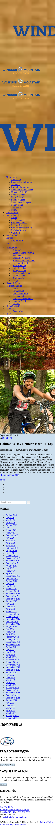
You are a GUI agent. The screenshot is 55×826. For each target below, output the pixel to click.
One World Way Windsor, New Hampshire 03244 (14, 808)
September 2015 (13, 599)
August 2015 (11, 601)
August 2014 (11, 626)
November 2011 (13, 692)
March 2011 (11, 713)
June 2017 (10, 571)
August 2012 (11, 672)
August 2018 (11, 550)
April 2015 (10, 609)
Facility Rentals (22, 824)
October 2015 (12, 596)
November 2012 (13, 667)
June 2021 (10, 533)
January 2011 (11, 718)
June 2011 (10, 705)
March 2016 (11, 588)
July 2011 (10, 703)
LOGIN (3, 784)
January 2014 (12, 639)
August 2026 (11, 515)
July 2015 (10, 604)
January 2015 (12, 616)
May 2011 (10, 708)
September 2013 (13, 644)
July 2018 (10, 553)
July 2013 (10, 649)
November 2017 (13, 560)
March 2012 (11, 685)
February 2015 (12, 614)
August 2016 (11, 581)
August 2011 (11, 700)
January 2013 (12, 662)
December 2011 (13, 690)
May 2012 (10, 680)
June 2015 (10, 606)
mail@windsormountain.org (15, 817)
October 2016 (12, 578)
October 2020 (12, 535)
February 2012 (12, 687)
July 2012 (10, 675)
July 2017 (10, 568)
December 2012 (13, 665)
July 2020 (10, 538)
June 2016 (10, 586)
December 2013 (13, 642)
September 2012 (13, 670)
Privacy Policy (46, 822)
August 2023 (11, 525)
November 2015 (13, 593)
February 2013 (12, 659)
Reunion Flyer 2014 (10, 475)
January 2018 (12, 555)
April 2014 (10, 634)
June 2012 (10, 677)
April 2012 (10, 682)
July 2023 (10, 527)
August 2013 (11, 647)
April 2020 (10, 543)
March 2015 (11, 611)
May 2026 (10, 520)
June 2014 (10, 632)
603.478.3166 (8, 812)
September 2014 (13, 624)
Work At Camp (7, 824)
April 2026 (10, 522)
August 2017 (11, 566)
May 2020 (10, 540)
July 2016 (10, 583)
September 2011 (13, 698)
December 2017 (13, 558)
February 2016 (12, 591)
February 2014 (12, 637)
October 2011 (12, 695)
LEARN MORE (7, 765)
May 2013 (10, 654)
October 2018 (12, 548)
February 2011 (12, 715)
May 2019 (10, 545)
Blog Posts (7, 438)
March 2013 (11, 657)
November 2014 (13, 619)
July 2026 (10, 517)
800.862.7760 (24, 812)
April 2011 (10, 710)
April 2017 (10, 573)
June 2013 (10, 652)
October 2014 (12, 621)
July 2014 (10, 629)
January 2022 (12, 530)
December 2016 (13, 576)
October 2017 (12, 563)
